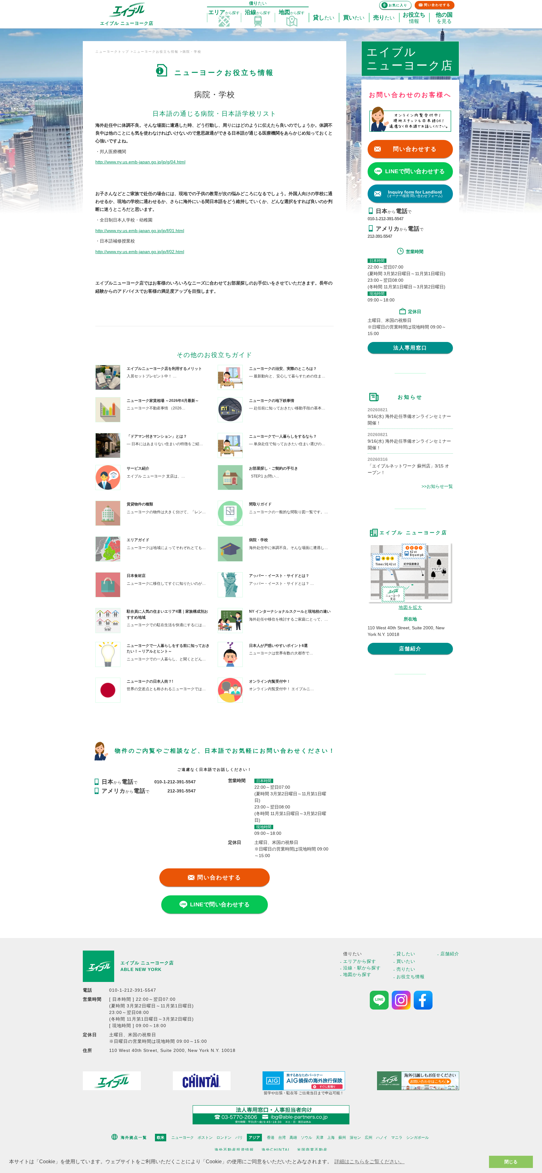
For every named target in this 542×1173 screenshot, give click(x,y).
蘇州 (342, 1137)
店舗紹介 (410, 648)
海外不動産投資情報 (234, 1150)
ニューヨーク (182, 1137)
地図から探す (357, 974)
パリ (239, 1137)
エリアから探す (359, 961)
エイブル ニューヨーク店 (147, 962)
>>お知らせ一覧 (437, 486)
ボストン (205, 1137)
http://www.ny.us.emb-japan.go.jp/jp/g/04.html (140, 161)
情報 (414, 18)
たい (323, 17)
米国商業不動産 (312, 1150)
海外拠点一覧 (134, 1137)
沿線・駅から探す (362, 967)
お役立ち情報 (410, 976)
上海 (331, 1137)
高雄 (293, 1137)
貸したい (405, 953)
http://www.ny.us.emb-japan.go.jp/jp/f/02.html (139, 251)
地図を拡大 (410, 607)
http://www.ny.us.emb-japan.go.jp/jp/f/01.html (139, 230)
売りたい (405, 969)
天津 (319, 1137)
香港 (270, 1137)
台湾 (282, 1137)
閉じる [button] (511, 1161)
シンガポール (417, 1137)
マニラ (396, 1137)
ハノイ (381, 1137)
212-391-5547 (380, 236)
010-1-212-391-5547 (385, 218)
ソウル (306, 1137)
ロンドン (223, 1137)
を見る (444, 18)
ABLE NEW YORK (141, 969)
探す (224, 12)
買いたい (405, 961)
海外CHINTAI (276, 1150)
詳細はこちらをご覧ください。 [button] (369, 1161)
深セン (355, 1137)
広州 (368, 1137)
